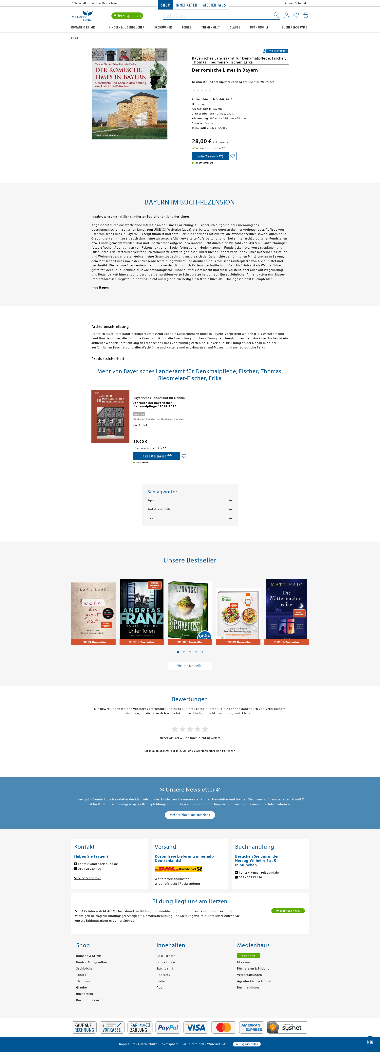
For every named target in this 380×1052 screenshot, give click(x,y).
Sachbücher (163, 27)
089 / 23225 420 (250, 877)
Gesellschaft (166, 956)
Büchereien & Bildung (253, 968)
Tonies (186, 27)
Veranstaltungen (249, 975)
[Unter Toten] (142, 609)
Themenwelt (210, 27)
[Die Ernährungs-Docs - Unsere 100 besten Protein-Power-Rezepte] (238, 609)
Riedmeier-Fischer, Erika (230, 62)
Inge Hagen (100, 287)
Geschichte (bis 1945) (159, 509)
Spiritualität (166, 968)
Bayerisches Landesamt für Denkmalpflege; (232, 58)
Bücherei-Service (294, 27)
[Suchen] (277, 16)
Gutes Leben (166, 962)
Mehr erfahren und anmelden (190, 815)
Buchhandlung (248, 987)
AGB (226, 1044)
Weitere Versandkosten (172, 879)
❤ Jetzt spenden (127, 16)
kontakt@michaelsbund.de (98, 864)
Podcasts (163, 975)
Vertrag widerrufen (247, 1044)
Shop (165, 5)
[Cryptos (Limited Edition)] (190, 609)
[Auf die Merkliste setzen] (233, 156)
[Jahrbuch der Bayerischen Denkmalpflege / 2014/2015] (110, 416)
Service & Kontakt (296, 3)
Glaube (235, 27)
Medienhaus (214, 5)
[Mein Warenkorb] (306, 15)
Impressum (127, 1044)
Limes (151, 518)
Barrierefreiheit (192, 1044)
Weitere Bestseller (190, 666)
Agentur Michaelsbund (254, 981)
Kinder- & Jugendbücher (126, 27)
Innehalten (186, 5)
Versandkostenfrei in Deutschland (96, 3)
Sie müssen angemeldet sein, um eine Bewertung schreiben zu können (189, 750)
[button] (178, 652)
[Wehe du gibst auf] (93, 609)
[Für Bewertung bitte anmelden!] (202, 91)
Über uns (243, 962)
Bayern (151, 500)
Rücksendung (190, 883)
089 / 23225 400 (89, 868)
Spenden (248, 956)
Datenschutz (147, 1044)
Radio (161, 981)
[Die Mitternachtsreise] (286, 609)
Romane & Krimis (83, 27)
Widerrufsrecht (166, 883)
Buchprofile (259, 27)
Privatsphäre (169, 1044)
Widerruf (213, 1044)
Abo (160, 987)
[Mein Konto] (287, 15)
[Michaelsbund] (82, 17)
